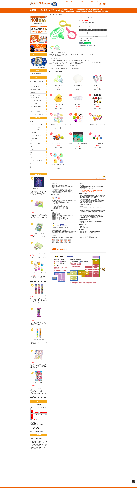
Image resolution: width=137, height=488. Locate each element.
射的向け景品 (33, 92)
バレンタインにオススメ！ (36, 109)
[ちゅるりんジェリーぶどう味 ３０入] (39, 312)
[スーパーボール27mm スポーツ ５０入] (78, 118)
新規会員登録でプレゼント (38, 23)
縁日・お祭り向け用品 (35, 95)
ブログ (96, 1)
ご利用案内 (66, 1)
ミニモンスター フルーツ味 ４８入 (37, 339)
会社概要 (82, 1)
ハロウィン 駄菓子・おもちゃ (36, 81)
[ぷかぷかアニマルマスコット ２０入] (97, 118)
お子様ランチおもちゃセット (36, 141)
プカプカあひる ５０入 (58, 104)
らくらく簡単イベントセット (36, 100)
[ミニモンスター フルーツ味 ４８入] (39, 333)
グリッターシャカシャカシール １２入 (38, 295)
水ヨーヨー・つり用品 (35, 129)
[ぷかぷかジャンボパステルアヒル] (58, 158)
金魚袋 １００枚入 (78, 104)
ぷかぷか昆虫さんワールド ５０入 (97, 104)
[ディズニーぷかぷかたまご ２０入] (58, 137)
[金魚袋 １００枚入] (78, 98)
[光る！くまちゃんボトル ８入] (39, 182)
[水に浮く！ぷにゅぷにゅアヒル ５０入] (39, 204)
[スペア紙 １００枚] (78, 79)
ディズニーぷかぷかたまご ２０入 (58, 143)
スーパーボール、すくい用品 (58, 14)
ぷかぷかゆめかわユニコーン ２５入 (58, 124)
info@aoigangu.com (38, 431)
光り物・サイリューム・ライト (37, 124)
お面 (31, 146)
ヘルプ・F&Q (89, 1)
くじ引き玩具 (33, 132)
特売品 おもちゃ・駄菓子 (35, 143)
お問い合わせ (103, 1)
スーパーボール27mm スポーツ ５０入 (77, 124)
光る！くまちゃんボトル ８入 (36, 188)
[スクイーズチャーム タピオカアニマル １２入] (39, 266)
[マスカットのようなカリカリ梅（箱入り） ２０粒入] (39, 246)
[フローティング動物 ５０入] (97, 137)
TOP (50, 14)
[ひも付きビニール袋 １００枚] (97, 79)
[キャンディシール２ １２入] (39, 354)
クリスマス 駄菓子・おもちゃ (36, 114)
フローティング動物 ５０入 (97, 143)
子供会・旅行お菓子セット (36, 106)
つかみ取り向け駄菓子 (35, 89)
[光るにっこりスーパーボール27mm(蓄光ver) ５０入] (78, 137)
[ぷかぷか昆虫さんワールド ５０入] (97, 98)
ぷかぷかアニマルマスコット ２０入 (97, 124)
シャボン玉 (32, 149)
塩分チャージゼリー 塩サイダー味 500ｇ (38, 233)
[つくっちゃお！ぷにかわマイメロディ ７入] (39, 376)
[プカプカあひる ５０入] (58, 98)
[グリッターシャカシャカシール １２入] (39, 288)
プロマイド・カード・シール (36, 135)
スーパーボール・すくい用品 (36, 127)
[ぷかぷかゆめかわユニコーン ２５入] (58, 118)
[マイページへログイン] (100, 5)
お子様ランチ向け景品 (35, 97)
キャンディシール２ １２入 (35, 361)
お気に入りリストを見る (35, 73)
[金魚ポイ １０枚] (58, 79)
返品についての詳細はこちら (86, 38)
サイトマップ (74, 1)
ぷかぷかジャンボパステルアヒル (58, 164)
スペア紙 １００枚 (78, 85)
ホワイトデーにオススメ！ (36, 111)
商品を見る (58, 89)
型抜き (31, 152)
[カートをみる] (105, 5)
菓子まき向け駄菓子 (34, 84)
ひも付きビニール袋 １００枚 (97, 85)
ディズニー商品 (33, 103)
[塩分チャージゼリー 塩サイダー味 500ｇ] (39, 227)
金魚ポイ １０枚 (58, 85)
